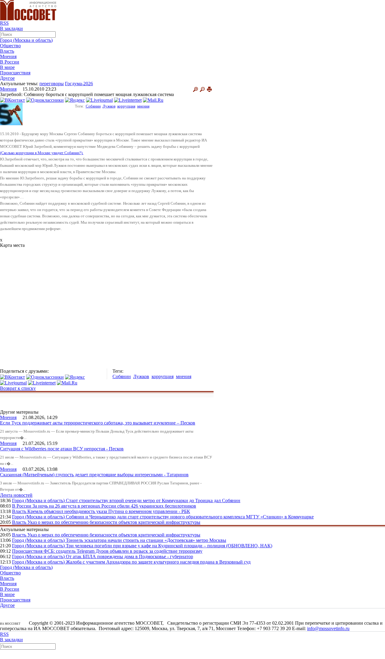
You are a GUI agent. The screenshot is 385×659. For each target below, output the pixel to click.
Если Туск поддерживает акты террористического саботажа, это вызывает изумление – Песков (97, 422)
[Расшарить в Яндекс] (75, 99)
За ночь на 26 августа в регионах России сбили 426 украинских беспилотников (114, 505)
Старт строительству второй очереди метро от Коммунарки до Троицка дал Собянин (153, 500)
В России (9, 61)
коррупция (126, 106)
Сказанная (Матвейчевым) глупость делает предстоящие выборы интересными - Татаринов (94, 474)
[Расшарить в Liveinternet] (128, 99)
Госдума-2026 (79, 83)
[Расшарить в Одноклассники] (45, 99)
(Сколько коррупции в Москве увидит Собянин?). (41, 153)
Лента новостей (16, 495)
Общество (10, 45)
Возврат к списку (18, 388)
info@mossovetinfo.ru (328, 628)
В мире (7, 67)
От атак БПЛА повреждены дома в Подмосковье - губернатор (129, 556)
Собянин (93, 106)
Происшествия (15, 72)
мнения (143, 106)
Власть (7, 51)
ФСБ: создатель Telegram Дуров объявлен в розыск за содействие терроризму (123, 551)
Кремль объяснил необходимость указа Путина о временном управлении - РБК (108, 511)
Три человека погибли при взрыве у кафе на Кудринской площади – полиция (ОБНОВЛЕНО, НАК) (169, 545)
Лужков (109, 106)
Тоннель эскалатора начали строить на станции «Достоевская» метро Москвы (146, 540)
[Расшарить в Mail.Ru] (153, 99)
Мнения (8, 56)
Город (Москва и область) (26, 40)
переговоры (51, 83)
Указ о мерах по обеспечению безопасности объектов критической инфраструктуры (113, 522)
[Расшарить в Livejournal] (99, 99)
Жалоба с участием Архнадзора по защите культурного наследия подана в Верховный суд (158, 561)
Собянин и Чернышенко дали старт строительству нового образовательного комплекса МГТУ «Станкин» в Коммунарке (190, 516)
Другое (7, 78)
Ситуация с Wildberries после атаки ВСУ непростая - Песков (62, 448)
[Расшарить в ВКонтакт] (12, 99)
